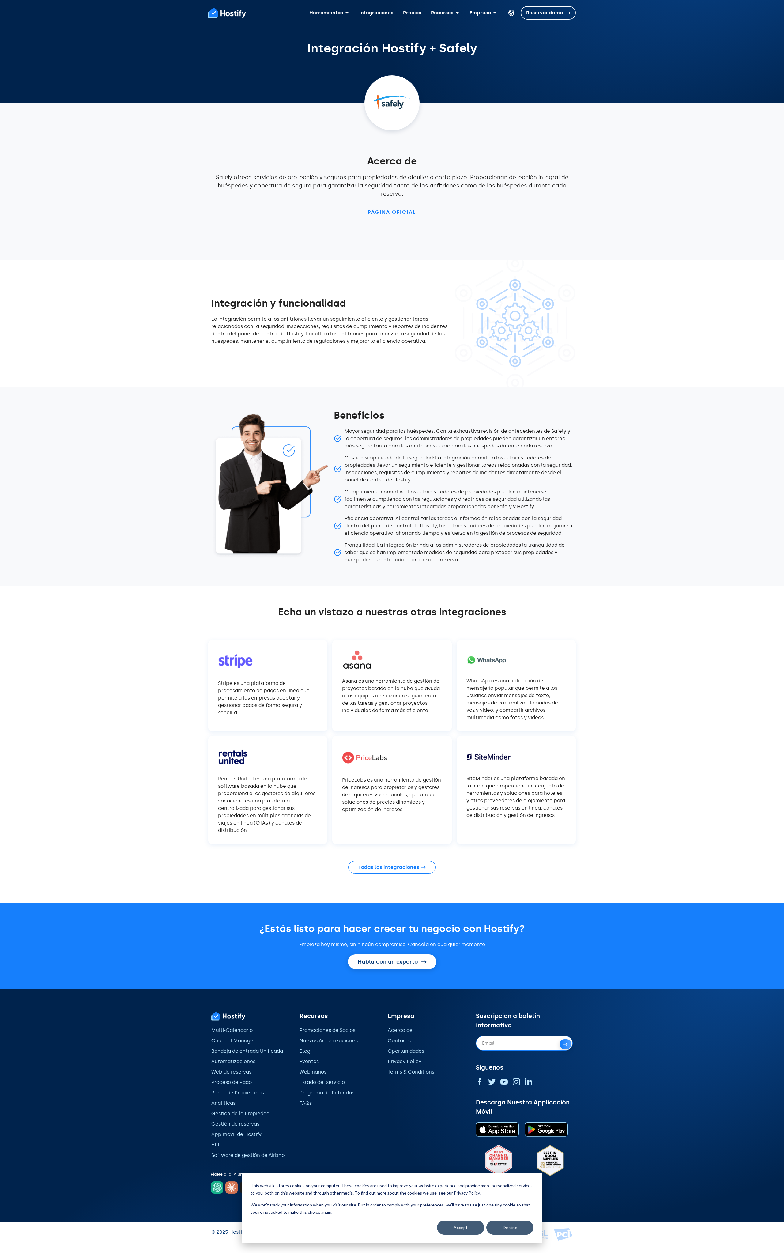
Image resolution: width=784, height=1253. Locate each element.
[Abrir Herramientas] (347, 13)
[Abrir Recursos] (457, 13)
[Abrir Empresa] (494, 13)
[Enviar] (565, 1044)
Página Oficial (392, 212)
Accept (461, 1227)
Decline (510, 1227)
